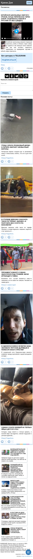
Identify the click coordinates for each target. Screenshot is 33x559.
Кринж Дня (7, 2)
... (5, 155)
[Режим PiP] (27, 38)
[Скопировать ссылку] (26, 76)
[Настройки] (24, 38)
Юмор (3, 65)
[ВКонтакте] (7, 76)
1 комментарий (11, 285)
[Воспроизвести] (2, 38)
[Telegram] (16, 76)
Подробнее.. (10, 158)
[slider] (11, 38)
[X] (21, 76)
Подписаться (9, 60)
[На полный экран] (30, 38)
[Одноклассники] (12, 76)
